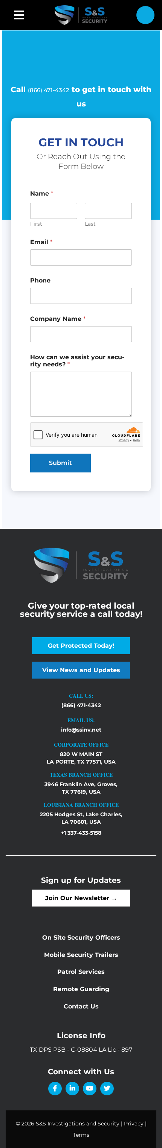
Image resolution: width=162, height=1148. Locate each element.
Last (90, 224)
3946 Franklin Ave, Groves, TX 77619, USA (81, 788)
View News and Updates (81, 670)
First (36, 224)
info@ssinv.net (81, 729)
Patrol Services (81, 971)
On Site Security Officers (81, 937)
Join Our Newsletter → (81, 898)
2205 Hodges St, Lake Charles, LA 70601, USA (81, 818)
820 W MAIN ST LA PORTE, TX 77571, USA (81, 758)
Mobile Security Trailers (81, 954)
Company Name (58, 318)
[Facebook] (55, 1088)
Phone (40, 280)
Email (41, 242)
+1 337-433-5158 (81, 832)
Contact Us (81, 1006)
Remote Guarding (81, 989)
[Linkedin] (72, 1088)
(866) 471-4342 (48, 90)
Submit (60, 462)
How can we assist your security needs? (77, 361)
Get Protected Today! (81, 645)
